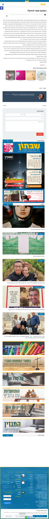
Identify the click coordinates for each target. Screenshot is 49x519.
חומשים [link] (31, 474)
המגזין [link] (31, 489)
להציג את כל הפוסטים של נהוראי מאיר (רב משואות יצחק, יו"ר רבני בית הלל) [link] (19, 95)
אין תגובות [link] (11, 14)
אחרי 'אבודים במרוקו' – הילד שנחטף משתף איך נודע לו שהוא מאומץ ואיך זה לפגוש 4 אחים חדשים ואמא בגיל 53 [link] (24, 337)
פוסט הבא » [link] (4, 105)
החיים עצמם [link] (31, 484)
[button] (3, 4)
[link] (1, 8)
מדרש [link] (31, 480)
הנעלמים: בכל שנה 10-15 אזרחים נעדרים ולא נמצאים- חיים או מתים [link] (26, 310)
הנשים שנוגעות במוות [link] (39, 256)
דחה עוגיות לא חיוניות (24, 516)
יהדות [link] (31, 491)
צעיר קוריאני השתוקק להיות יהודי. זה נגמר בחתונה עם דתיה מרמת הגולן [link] (26, 283)
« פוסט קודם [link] (44, 105)
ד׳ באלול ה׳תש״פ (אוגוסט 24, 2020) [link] (22, 14)
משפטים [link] (44, 88)
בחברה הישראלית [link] (31, 487)
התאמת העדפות (8, 516)
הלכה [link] (31, 481)
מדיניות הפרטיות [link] (22, 513)
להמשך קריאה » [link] (18, 479)
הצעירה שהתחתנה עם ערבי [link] (37, 229)
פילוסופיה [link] (31, 478)
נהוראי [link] (41, 88)
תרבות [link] (31, 492)
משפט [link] (31, 476)
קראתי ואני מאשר (40, 516)
